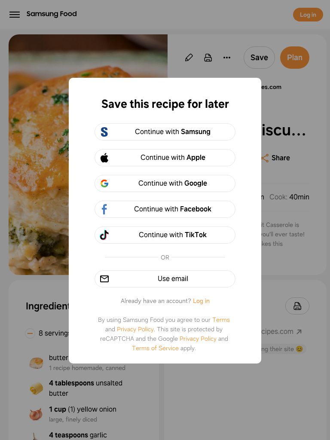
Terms (221, 320)
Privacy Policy (135, 329)
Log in (201, 301)
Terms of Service (155, 348)
